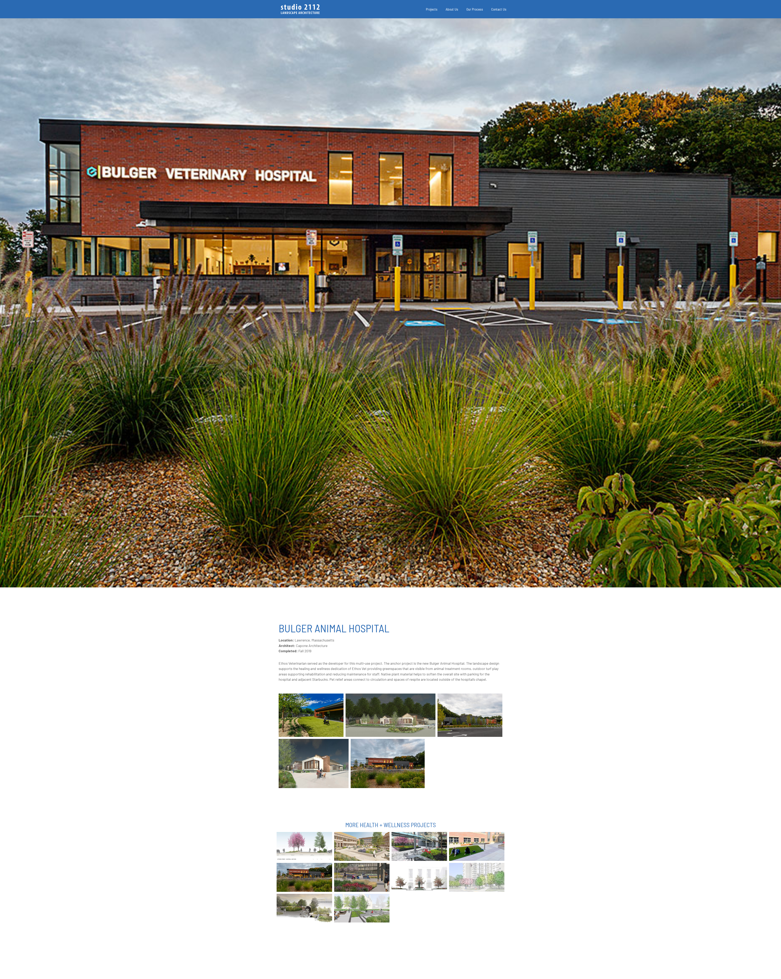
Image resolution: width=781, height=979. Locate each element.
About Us (452, 9)
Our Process (474, 9)
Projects (431, 9)
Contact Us (498, 9)
